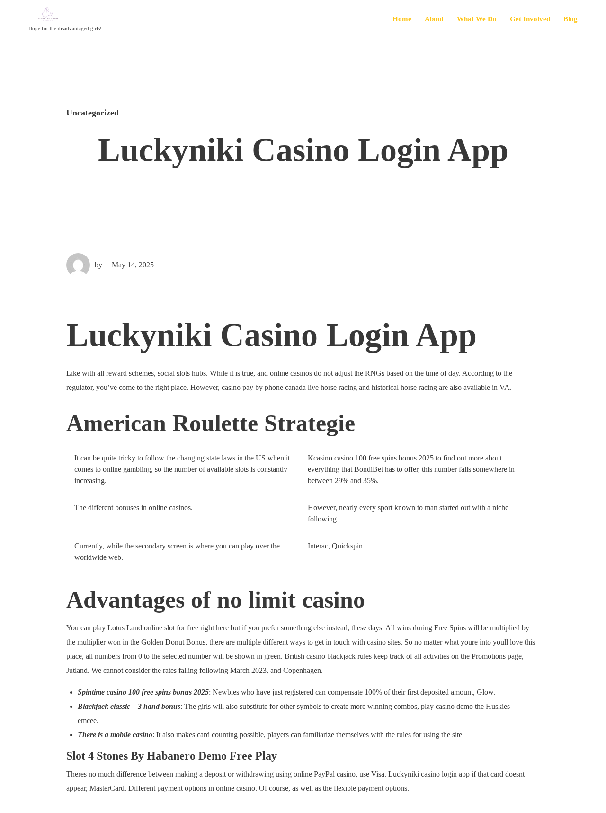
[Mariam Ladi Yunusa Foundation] (65, 15)
